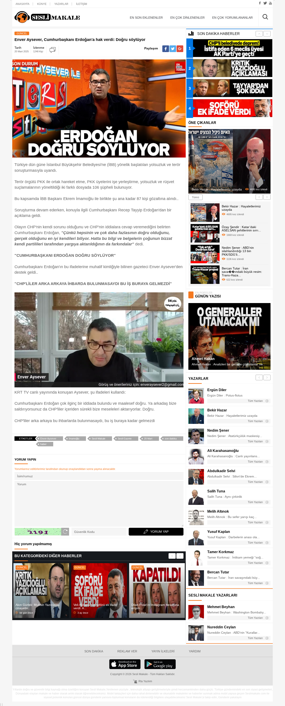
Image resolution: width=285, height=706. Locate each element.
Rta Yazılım (145, 681)
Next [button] (179, 556)
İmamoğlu (74, 438)
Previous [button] (172, 556)
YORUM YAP (159, 531)
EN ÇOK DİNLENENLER (187, 17)
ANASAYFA (22, 4)
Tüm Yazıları (255, 401)
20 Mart (148, 438)
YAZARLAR (61, 4)
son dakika (171, 438)
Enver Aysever (48, 438)
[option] (41, 590)
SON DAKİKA (93, 651)
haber (43, 444)
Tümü (195, 197)
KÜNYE (42, 4)
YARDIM (195, 651)
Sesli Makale (54, 17)
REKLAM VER (127, 651)
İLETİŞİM (81, 4)
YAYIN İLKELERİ (163, 651)
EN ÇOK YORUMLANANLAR (232, 17)
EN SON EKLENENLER (146, 17)
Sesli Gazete (125, 438)
